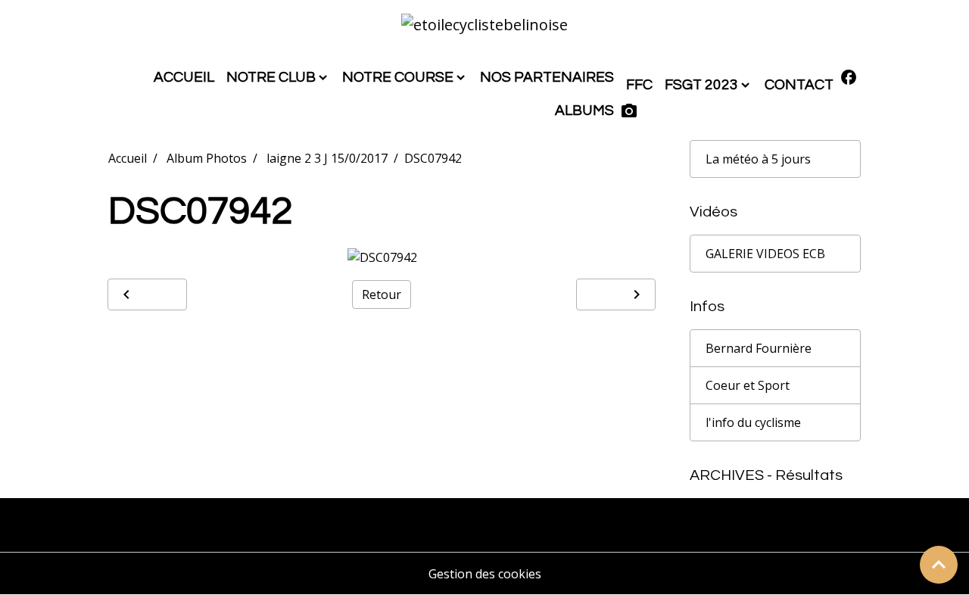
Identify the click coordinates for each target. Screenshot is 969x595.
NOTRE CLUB (271, 77)
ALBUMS (584, 110)
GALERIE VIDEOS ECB (765, 253)
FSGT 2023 (701, 84)
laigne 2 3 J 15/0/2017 (327, 158)
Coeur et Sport (748, 385)
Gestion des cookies (484, 573)
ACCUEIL (184, 77)
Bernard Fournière (759, 348)
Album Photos (207, 158)
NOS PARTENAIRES (547, 77)
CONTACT (799, 84)
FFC (639, 84)
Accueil (127, 158)
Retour (381, 294)
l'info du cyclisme (753, 422)
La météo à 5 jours (758, 159)
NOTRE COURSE (397, 77)
